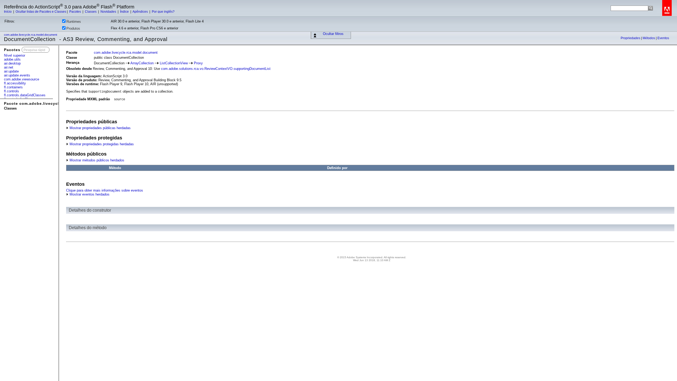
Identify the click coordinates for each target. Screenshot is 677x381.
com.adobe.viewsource (21, 79)
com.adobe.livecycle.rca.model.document (31, 34)
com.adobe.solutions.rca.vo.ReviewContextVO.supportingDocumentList (216, 69)
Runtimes (73, 22)
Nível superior (14, 55)
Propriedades (631, 38)
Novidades (108, 11)
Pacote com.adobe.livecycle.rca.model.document (54, 103)
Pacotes (75, 11)
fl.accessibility (15, 83)
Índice (125, 11)
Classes (91, 11)
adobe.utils (12, 59)
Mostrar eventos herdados (88, 194)
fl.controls (11, 91)
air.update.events (17, 75)
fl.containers (13, 87)
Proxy (198, 63)
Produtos (73, 28)
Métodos (649, 38)
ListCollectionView (174, 63)
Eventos (663, 38)
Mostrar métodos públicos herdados (96, 160)
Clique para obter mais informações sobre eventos (104, 190)
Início (8, 11)
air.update (11, 71)
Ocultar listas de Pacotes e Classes (41, 11)
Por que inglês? (163, 11)
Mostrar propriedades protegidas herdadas (101, 144)
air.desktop (12, 63)
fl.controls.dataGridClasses (24, 95)
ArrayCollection (142, 63)
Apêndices (140, 11)
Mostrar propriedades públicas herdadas (99, 128)
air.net (8, 67)
